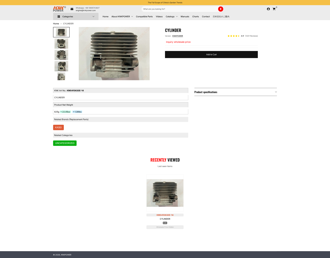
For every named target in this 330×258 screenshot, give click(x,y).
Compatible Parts (144, 16)
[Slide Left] (146, 3)
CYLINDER (68, 23)
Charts (195, 16)
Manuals (185, 16)
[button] (220, 9)
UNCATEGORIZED (65, 143)
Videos (159, 16)
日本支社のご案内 (221, 16)
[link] (84, 9)
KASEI (58, 127)
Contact (206, 16)
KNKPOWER (177, 36)
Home (105, 16)
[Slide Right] (184, 3)
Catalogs (170, 16)
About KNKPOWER (121, 16)
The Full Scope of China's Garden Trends (165, 2)
